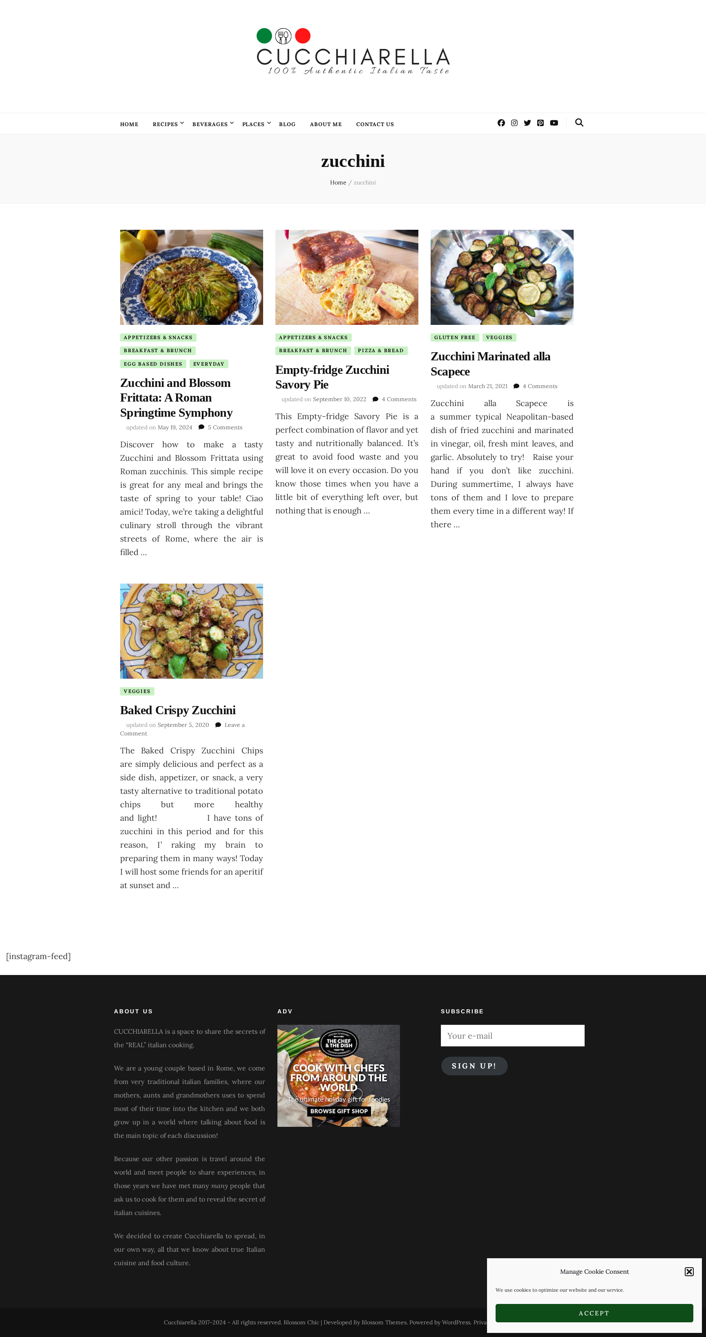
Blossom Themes (384, 1322)
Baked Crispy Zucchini (177, 710)
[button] (689, 1272)
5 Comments (225, 427)
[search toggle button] (579, 122)
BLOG (287, 124)
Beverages (210, 124)
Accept (594, 1313)
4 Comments (399, 399)
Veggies (499, 337)
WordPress (456, 1322)
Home (129, 124)
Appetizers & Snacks (158, 337)
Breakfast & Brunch (158, 350)
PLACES (253, 124)
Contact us (375, 124)
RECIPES (165, 124)
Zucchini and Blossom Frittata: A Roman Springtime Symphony (176, 397)
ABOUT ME (326, 124)
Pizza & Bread (381, 350)
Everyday (209, 364)
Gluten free (455, 337)
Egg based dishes (153, 364)
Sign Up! (474, 1065)
